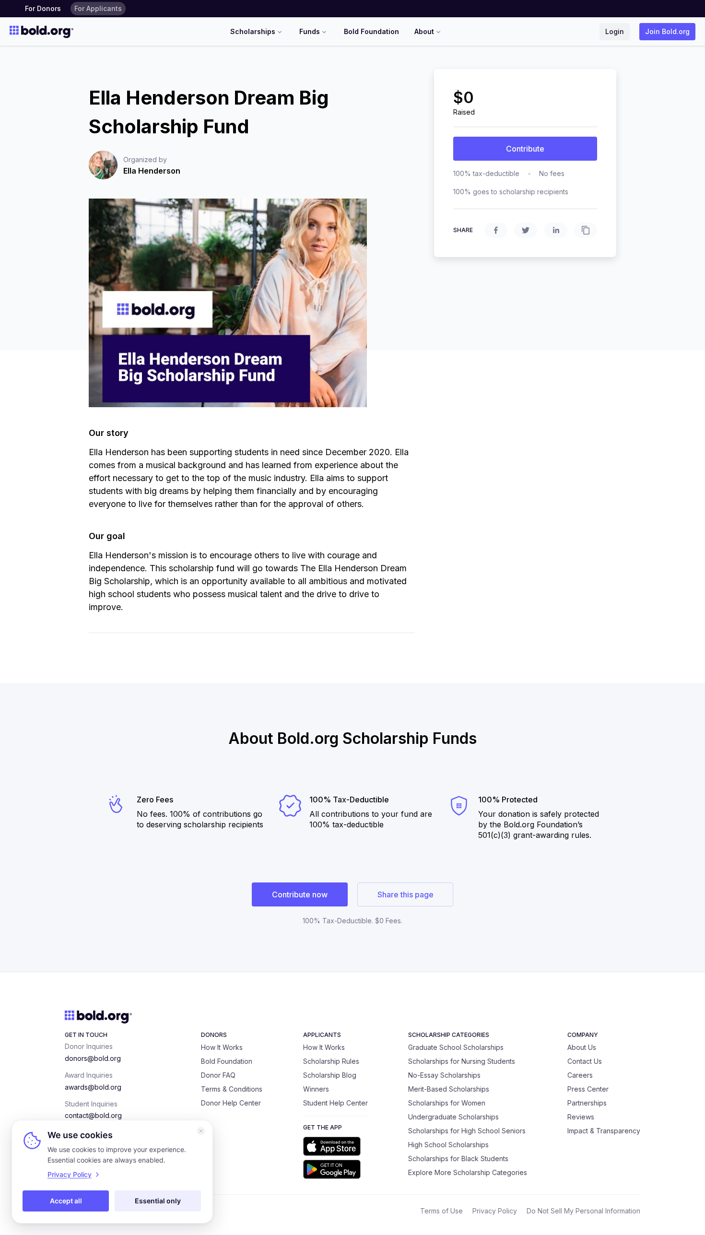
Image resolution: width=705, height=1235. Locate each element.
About (424, 31)
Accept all (66, 1201)
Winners (316, 1089)
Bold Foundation (371, 31)
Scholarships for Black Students (458, 1158)
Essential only (158, 1201)
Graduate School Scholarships (456, 1047)
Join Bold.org (667, 31)
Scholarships (252, 31)
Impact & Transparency (603, 1131)
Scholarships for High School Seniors (467, 1131)
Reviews (580, 1117)
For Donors (43, 8)
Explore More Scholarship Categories (467, 1172)
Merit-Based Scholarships (448, 1089)
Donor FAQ (218, 1075)
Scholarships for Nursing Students (461, 1061)
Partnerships (587, 1103)
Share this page (405, 894)
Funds (309, 31)
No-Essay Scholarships (444, 1075)
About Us (581, 1047)
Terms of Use (441, 1211)
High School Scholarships (448, 1145)
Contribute (525, 148)
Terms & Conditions (231, 1089)
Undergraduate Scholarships (453, 1117)
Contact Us (584, 1061)
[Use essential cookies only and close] (201, 1131)
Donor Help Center (231, 1103)
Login (614, 31)
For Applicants (98, 8)
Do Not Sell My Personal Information (583, 1211)
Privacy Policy (494, 1211)
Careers (580, 1075)
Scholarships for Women (446, 1103)
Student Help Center (335, 1103)
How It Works (222, 1047)
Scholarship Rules (331, 1061)
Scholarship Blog (329, 1075)
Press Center (588, 1089)
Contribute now (300, 894)
